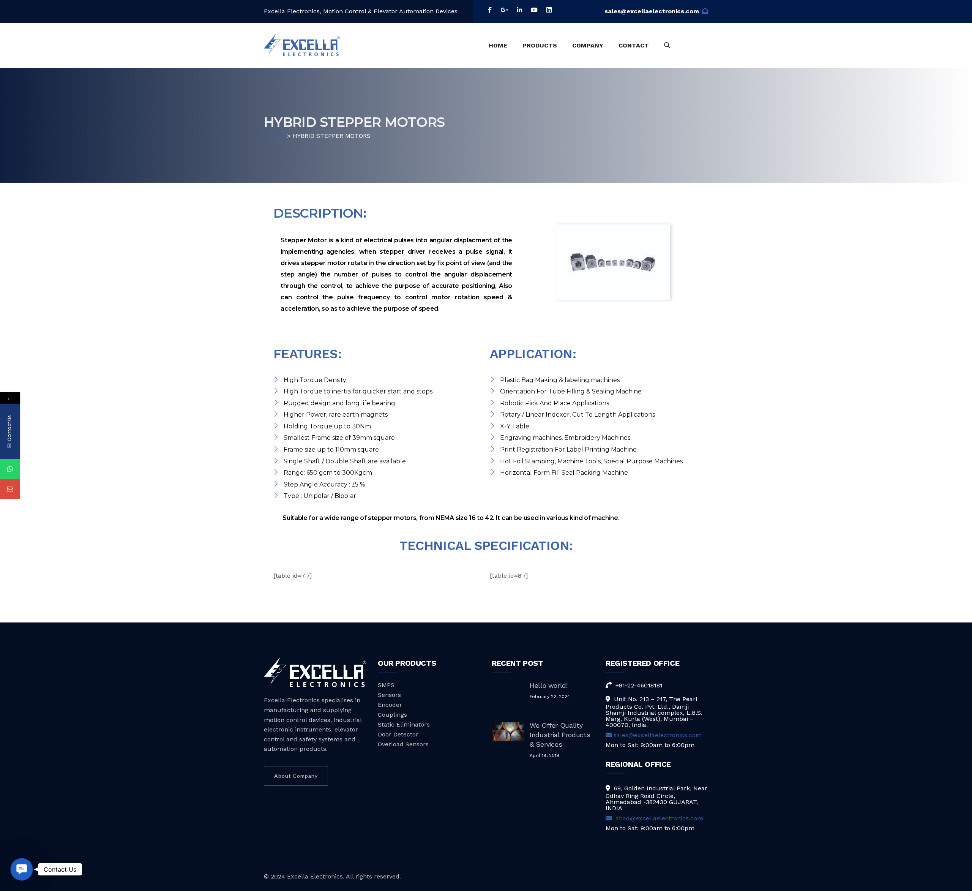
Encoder (390, 704)
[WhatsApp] (10, 469)
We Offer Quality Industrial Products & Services (560, 734)
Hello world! (549, 685)
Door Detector (398, 734)
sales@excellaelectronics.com (651, 11)
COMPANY (587, 45)
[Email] (10, 489)
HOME (498, 45)
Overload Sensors (403, 744)
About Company (296, 776)
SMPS (386, 685)
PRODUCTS (539, 45)
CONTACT (634, 45)
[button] (21, 869)
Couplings (392, 714)
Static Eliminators (404, 724)
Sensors (389, 694)
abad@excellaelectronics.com (658, 818)
